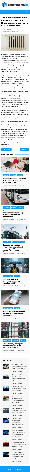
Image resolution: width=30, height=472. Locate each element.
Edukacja (6, 175)
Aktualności (6, 31)
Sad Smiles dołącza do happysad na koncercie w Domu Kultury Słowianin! (19, 444)
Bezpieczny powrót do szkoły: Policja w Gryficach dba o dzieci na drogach (19, 410)
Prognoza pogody (8, 276)
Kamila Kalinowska (9, 185)
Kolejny (24, 149)
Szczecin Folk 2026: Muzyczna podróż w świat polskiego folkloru (19, 388)
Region (11, 31)
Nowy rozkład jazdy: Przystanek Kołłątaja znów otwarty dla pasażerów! (19, 366)
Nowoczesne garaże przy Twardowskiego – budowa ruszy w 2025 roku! (13, 346)
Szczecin (15, 31)
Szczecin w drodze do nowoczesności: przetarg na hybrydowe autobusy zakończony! (14, 214)
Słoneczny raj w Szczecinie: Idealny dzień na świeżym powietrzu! (14, 313)
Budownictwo (7, 340)
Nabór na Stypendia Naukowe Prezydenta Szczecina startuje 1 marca (14, 180)
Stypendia (13, 175)
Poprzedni (7, 149)
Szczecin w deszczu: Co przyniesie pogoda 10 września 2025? (12, 281)
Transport (20, 207)
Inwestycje (6, 207)
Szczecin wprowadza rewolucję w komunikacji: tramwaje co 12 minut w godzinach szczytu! (13, 248)
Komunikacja (7, 241)
